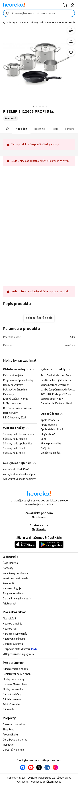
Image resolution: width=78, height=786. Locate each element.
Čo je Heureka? (11, 563)
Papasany (8, 394)
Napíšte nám (39, 517)
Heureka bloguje (12, 588)
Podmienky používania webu (45, 782)
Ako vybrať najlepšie (17, 463)
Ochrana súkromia (13, 644)
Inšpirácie (8, 745)
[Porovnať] (71, 30)
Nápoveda (8, 709)
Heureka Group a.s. (45, 778)
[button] (21, 129)
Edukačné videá (11, 704)
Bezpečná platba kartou (16, 649)
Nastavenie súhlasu (14, 639)
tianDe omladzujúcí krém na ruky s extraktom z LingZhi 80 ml (58, 380)
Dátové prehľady (12, 694)
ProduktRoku (10, 735)
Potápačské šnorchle (15, 390)
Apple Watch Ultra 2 (52, 429)
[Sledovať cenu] (71, 41)
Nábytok (45, 448)
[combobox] (39, 13)
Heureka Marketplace (15, 684)
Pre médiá (8, 583)
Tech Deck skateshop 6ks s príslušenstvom (58, 375)
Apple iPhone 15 (50, 420)
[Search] (7, 129)
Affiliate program (12, 699)
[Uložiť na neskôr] (71, 52)
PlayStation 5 (48, 434)
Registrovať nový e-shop (17, 674)
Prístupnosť (9, 604)
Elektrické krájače (13, 375)
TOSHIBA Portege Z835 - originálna (58, 394)
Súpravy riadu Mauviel (15, 439)
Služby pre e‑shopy (13, 679)
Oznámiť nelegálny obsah (17, 599)
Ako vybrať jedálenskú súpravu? (20, 474)
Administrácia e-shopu (15, 669)
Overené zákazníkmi (14, 724)
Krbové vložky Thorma (15, 399)
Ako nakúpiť (9, 619)
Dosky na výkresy (13, 385)
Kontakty (8, 568)
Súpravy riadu (37, 22)
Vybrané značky (14, 428)
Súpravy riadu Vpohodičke (17, 444)
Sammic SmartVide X (52, 399)
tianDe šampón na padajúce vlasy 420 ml (58, 390)
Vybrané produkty (53, 369)
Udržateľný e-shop (13, 750)
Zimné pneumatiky (51, 444)
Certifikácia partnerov (15, 740)
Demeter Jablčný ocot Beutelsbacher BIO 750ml (58, 403)
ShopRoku (8, 730)
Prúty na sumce (12, 403)
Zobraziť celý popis (39, 318)
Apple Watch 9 (49, 425)
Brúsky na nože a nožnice (17, 408)
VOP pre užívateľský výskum (18, 654)
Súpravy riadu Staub (14, 448)
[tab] (21, 129)
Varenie (24, 22)
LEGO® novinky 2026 (14, 418)
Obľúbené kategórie (17, 369)
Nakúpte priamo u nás (15, 634)
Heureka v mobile (12, 624)
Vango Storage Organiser (55, 385)
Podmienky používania (15, 573)
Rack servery (10, 413)
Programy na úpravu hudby (18, 380)
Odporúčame (50, 414)
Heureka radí (10, 629)
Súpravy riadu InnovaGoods (18, 434)
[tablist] (39, 129)
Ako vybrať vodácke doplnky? (19, 479)
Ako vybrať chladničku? (16, 469)
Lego (43, 439)
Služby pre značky (13, 689)
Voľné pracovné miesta (15, 578)
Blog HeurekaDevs (13, 593)
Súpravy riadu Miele (14, 453)
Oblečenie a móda (51, 453)
